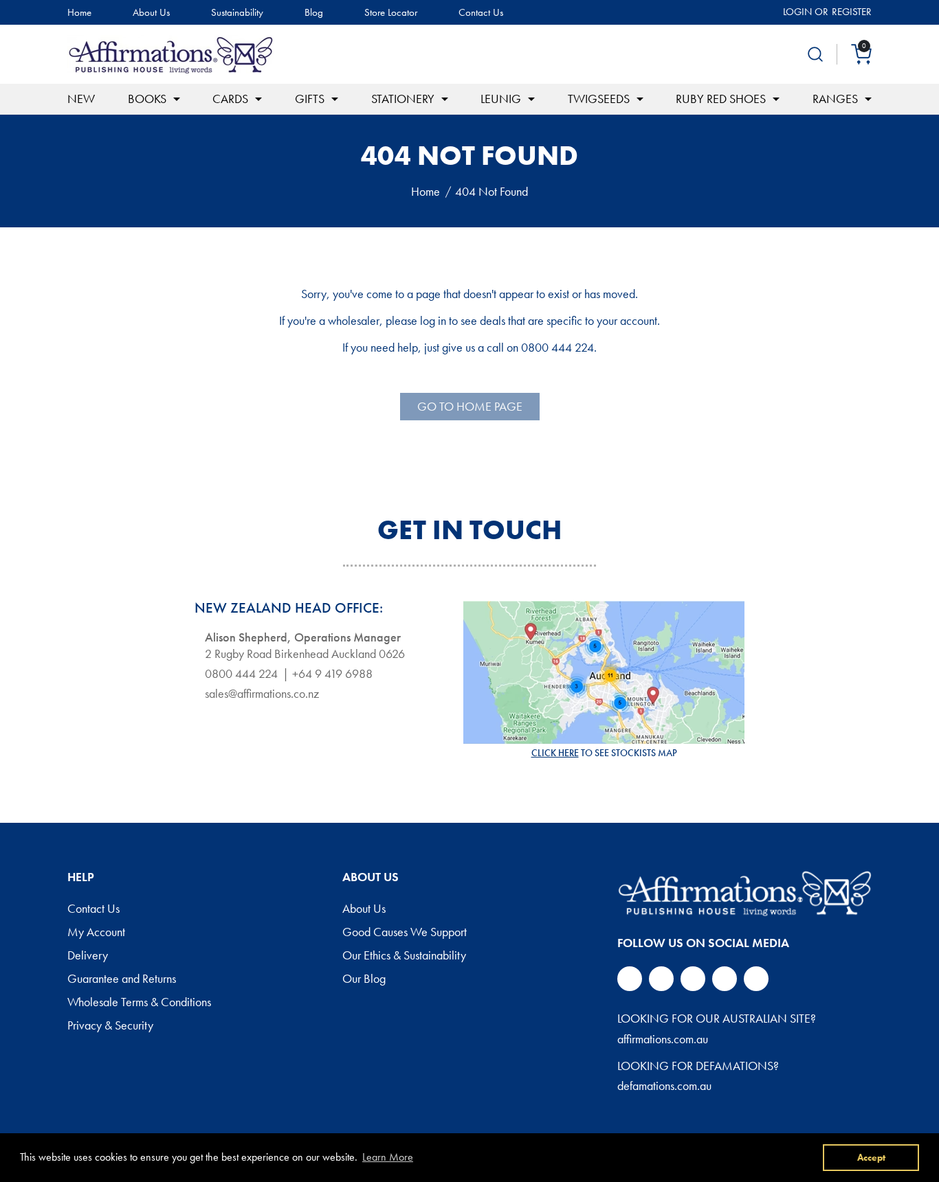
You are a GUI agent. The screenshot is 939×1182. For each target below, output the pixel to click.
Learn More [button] (387, 1157)
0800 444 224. (559, 347)
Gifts (309, 98)
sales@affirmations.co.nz (262, 693)
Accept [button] (871, 1157)
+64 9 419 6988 (332, 673)
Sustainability (237, 13)
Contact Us (481, 13)
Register (852, 12)
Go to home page (469, 406)
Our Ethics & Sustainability (404, 956)
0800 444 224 (241, 673)
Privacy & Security (110, 1026)
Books (147, 98)
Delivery (87, 956)
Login (797, 12)
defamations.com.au (664, 1085)
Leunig (500, 98)
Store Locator (390, 13)
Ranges (835, 98)
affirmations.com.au (662, 1039)
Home (79, 13)
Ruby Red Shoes (721, 98)
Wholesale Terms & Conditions (139, 1003)
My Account (96, 933)
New (81, 98)
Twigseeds (599, 98)
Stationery (402, 98)
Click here (555, 753)
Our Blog (364, 979)
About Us (151, 13)
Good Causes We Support (404, 933)
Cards (230, 98)
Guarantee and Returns (121, 979)
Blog (314, 13)
